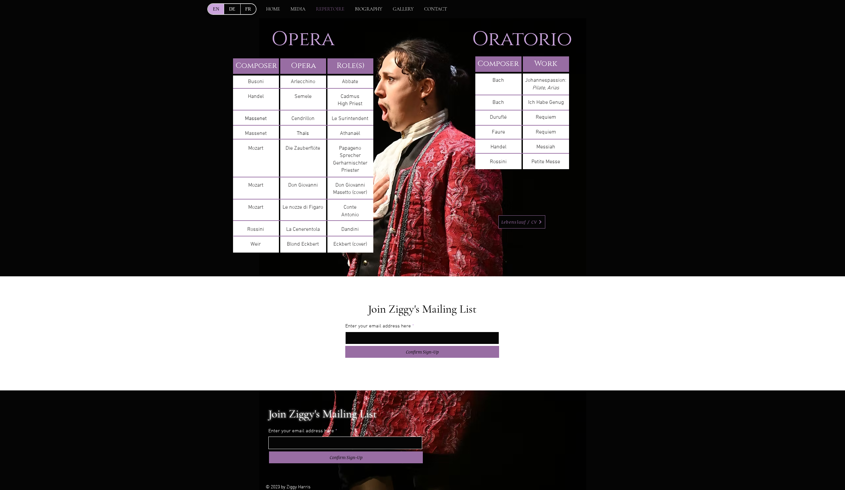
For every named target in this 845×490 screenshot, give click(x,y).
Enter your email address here (378, 326)
